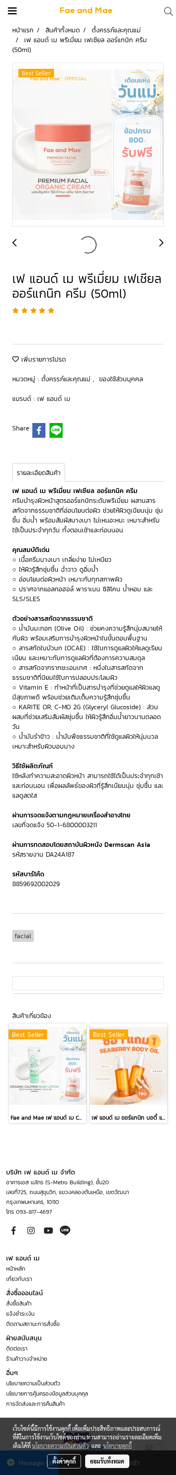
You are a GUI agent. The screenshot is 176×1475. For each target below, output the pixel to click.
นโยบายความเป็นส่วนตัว (33, 1383)
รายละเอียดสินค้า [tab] (39, 472)
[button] (166, 11)
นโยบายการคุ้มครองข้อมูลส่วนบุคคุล (47, 1393)
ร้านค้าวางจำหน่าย (26, 1359)
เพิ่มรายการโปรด (42, 359)
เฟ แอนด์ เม (53, 398)
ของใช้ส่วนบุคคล (121, 379)
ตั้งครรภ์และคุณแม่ (67, 379)
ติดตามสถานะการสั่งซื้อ (33, 1324)
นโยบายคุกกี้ (117, 1445)
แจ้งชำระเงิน (20, 1314)
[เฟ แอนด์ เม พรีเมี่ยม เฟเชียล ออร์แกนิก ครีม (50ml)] (88, 145)
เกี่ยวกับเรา (19, 1279)
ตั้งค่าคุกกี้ (64, 1461)
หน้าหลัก (15, 1269)
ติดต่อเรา (16, 1348)
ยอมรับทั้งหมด (107, 1461)
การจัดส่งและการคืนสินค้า (35, 1404)
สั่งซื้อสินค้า (19, 1303)
